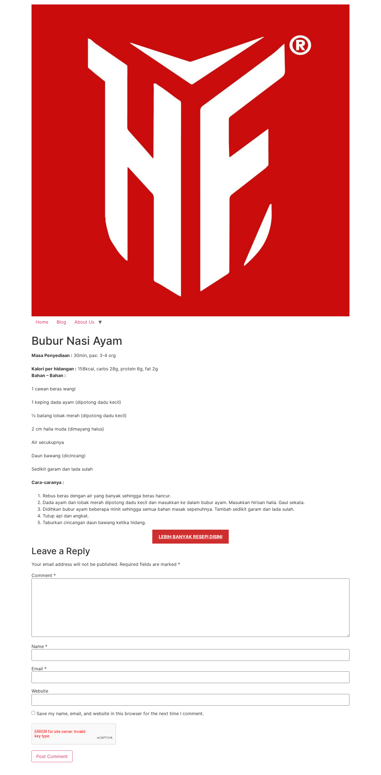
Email (39, 668)
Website (40, 691)
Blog (61, 322)
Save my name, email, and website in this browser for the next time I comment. (120, 713)
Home (42, 322)
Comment (44, 575)
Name (39, 646)
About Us (84, 322)
